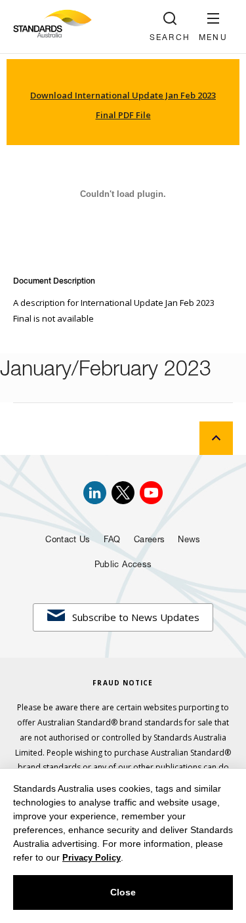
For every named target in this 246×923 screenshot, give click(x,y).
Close (123, 892)
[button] (213, 27)
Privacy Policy (91, 858)
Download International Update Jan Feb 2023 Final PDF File (123, 105)
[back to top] (216, 438)
